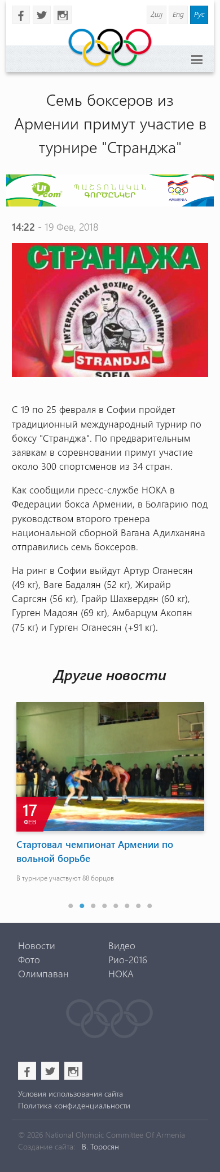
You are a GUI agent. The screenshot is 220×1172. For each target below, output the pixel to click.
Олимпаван (43, 973)
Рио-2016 (127, 959)
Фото (29, 959)
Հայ (156, 14)
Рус (199, 14)
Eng (178, 14)
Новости (36, 945)
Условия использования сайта (70, 1093)
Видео (121, 945)
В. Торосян (100, 1146)
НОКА (121, 973)
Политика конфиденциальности (74, 1105)
